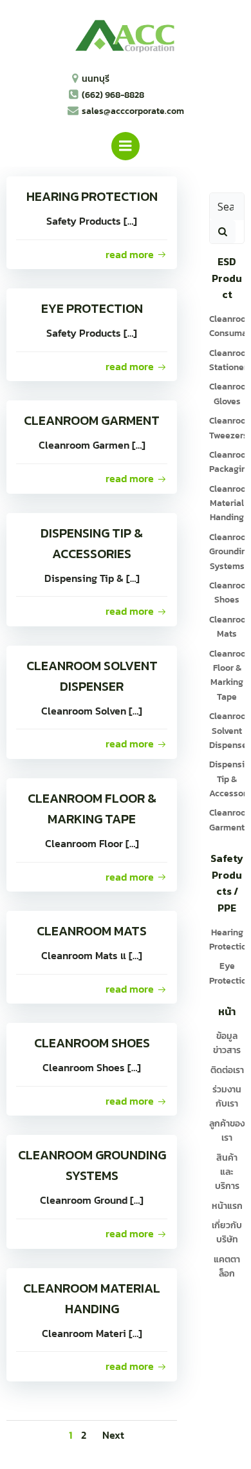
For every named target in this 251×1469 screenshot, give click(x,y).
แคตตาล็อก (227, 1266)
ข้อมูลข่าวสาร (227, 1043)
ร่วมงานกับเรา (226, 1096)
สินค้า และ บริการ (227, 1172)
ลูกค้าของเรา (227, 1131)
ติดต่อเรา (227, 1070)
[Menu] (125, 146)
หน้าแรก (227, 1206)
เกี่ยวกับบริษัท (227, 1232)
